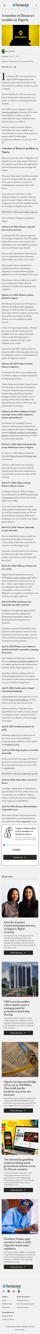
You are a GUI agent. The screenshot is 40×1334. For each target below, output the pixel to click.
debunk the (26, 822)
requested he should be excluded (21, 661)
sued (25, 611)
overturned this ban (9, 112)
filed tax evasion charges (16, 578)
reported (28, 307)
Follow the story (16, 953)
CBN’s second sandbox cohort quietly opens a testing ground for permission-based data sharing (26, 212)
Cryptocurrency (14, 61)
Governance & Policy (27, 61)
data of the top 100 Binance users (23, 456)
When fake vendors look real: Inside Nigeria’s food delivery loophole (26, 774)
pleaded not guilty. (12, 745)
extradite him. (9, 768)
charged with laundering (18, 700)
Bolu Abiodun (10, 51)
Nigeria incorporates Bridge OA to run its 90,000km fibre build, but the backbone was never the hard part (20, 1088)
